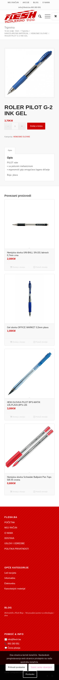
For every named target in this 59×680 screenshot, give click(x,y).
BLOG (36, 2)
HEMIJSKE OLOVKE (21, 137)
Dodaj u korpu (36, 126)
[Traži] (38, 16)
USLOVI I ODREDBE (14, 543)
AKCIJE (26, 2)
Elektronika (9, 583)
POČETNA (9, 522)
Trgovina (9, 27)
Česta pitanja (14, 648)
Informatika (9, 578)
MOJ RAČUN (13, 2)
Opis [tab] (10, 150)
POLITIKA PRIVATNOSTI (16, 549)
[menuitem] (13, 2)
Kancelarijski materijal (14, 588)
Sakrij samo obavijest (41, 667)
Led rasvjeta (10, 573)
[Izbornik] (45, 16)
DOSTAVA (9, 538)
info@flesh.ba (14, 639)
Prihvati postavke (16, 667)
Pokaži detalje (41, 267)
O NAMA (46, 2)
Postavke (30, 674)
